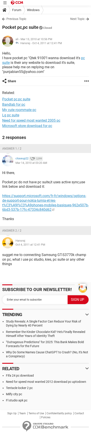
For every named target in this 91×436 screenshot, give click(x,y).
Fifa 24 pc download (20, 375)
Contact (79, 413)
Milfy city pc (14, 394)
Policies (45, 417)
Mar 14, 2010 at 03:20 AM (31, 162)
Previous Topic (16, 19)
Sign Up (12, 413)
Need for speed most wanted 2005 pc (31, 120)
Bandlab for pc (13, 104)
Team (22, 413)
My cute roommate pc (19, 110)
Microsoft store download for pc (27, 126)
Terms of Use (36, 413)
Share (12, 81)
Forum (16, 10)
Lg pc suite (10, 115)
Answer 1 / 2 (11, 148)
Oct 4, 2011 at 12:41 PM (47, 43)
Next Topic (77, 19)
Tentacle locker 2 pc (19, 388)
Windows (33, 10)
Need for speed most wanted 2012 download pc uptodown (46, 381)
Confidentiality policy (59, 413)
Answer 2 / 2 (11, 230)
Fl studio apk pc (16, 400)
